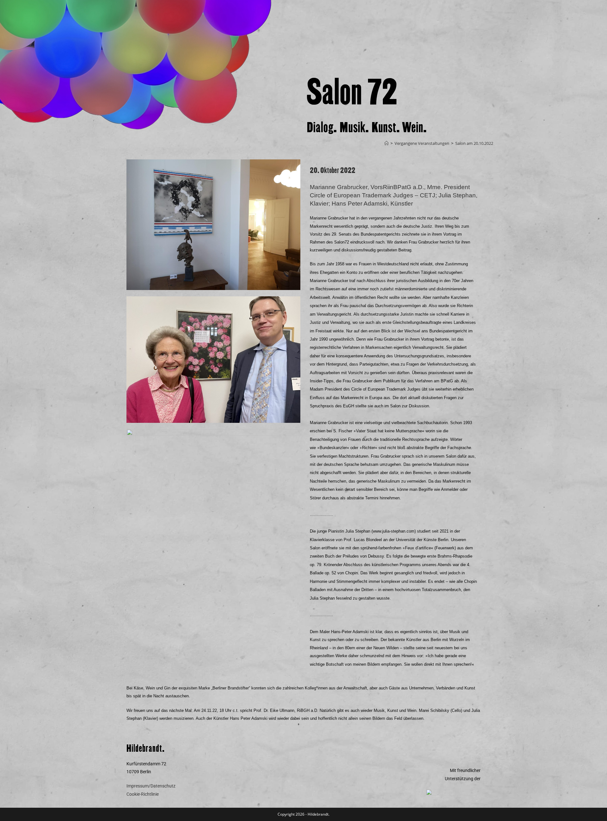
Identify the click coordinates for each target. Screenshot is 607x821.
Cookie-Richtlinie (142, 794)
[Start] (386, 143)
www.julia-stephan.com (393, 531)
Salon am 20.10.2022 (474, 143)
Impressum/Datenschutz (150, 785)
